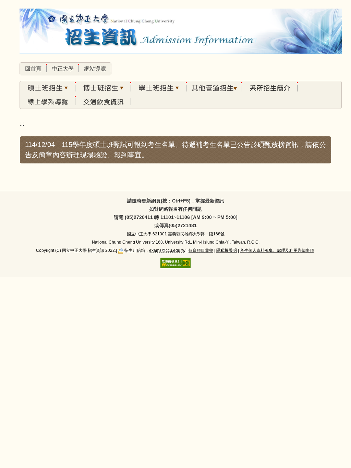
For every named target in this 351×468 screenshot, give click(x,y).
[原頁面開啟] (103, 102)
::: (22, 124)
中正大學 (63, 69)
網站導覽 (95, 69)
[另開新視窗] (270, 88)
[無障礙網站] (175, 263)
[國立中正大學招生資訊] (181, 32)
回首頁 (33, 69)
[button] (47, 88)
